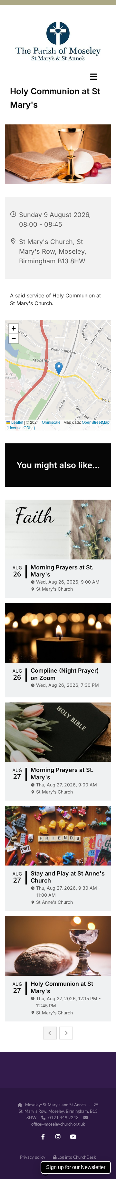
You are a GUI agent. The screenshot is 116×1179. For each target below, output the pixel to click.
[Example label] (43, 1136)
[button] (58, 76)
